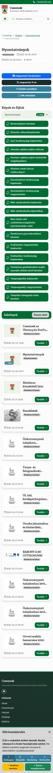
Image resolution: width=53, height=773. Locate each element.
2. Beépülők (20, 758)
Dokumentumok (33, 35)
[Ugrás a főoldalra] (5, 9)
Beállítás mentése (13, 767)
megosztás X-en (27, 82)
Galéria (5, 721)
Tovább (41, 343)
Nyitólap (8, 35)
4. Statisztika (44, 758)
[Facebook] (5, 19)
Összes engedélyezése (38, 767)
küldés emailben (28, 89)
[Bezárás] (49, 732)
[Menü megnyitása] (48, 19)
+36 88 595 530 (43, 2)
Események (8, 708)
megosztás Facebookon (28, 75)
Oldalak (18, 35)
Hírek (4, 703)
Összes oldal (40, 314)
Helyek (5, 712)
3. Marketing (32, 758)
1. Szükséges (9, 758)
